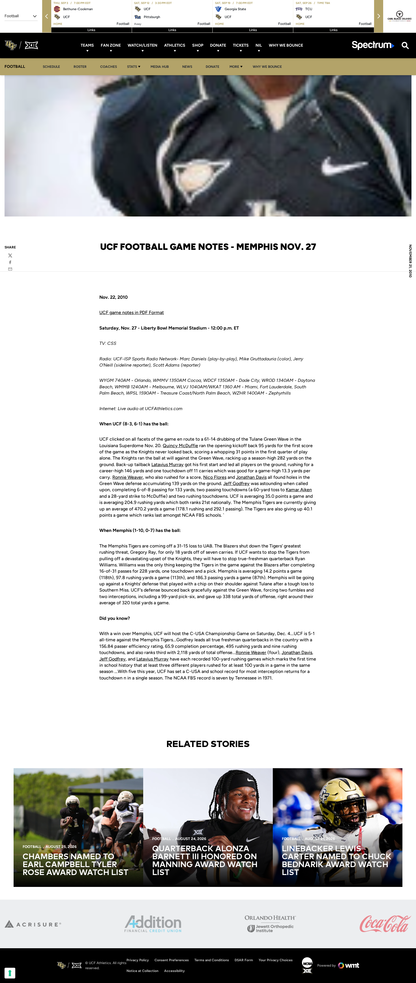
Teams (87, 45)
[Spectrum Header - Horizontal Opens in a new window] (373, 45)
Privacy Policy (137, 960)
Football (32, 847)
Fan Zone (111, 45)
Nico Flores (214, 477)
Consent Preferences (172, 960)
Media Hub (161, 66)
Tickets (241, 45)
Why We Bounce (286, 45)
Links (91, 30)
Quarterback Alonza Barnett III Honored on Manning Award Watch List (205, 861)
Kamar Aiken (299, 489)
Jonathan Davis (251, 477)
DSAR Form (244, 960)
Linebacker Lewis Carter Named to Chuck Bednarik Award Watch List (336, 861)
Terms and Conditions (211, 960)
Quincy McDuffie (180, 445)
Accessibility (174, 971)
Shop (197, 45)
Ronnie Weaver (127, 477)
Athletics (174, 45)
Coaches (108, 67)
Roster (80, 67)
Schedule (51, 67)
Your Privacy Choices (276, 960)
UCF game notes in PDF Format (131, 312)
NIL (259, 45)
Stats (132, 67)
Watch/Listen (142, 45)
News (187, 67)
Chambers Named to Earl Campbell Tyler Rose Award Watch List (75, 865)
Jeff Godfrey (236, 483)
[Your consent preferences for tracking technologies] (10, 973)
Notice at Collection (142, 971)
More (234, 67)
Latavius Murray (167, 464)
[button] (46, 16)
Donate (218, 45)
